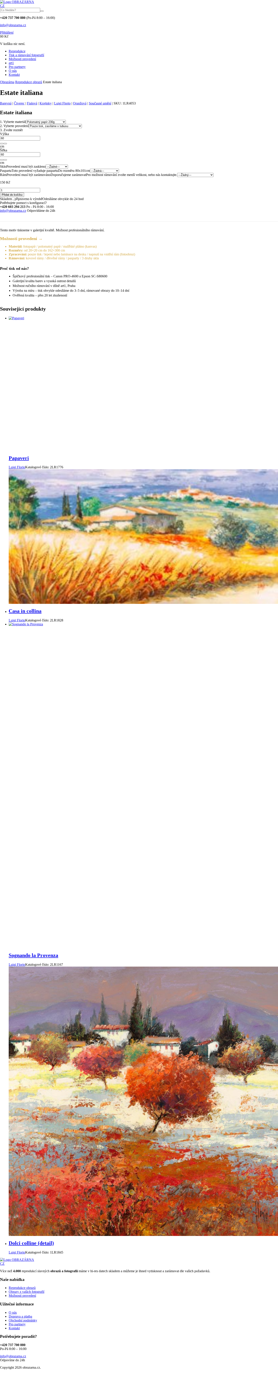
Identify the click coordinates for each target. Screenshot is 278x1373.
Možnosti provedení (22, 59)
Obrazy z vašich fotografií (26, 1292)
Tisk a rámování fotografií (26, 55)
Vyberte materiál (13, 122)
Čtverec (19, 103)
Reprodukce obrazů (28, 82)
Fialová (32, 103)
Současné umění (100, 103)
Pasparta (6, 170)
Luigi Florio (62, 103)
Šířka (3, 150)
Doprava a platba (20, 1316)
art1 (11, 63)
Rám (3, 175)
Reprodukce (17, 51)
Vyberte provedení (14, 126)
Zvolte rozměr (11, 130)
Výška (4, 134)
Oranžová (79, 103)
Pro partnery (17, 67)
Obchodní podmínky (23, 1320)
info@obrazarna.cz (13, 25)
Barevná (6, 103)
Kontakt (14, 74)
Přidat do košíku (12, 194)
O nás (13, 71)
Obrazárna (7, 82)
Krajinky (46, 103)
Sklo (3, 166)
